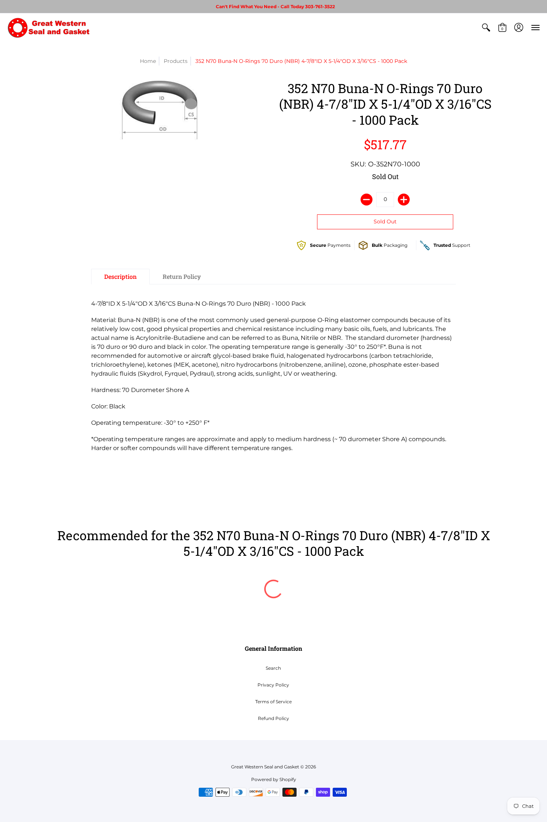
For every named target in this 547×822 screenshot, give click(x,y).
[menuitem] (486, 27)
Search (273, 668)
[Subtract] (366, 200)
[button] (486, 27)
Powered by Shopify (273, 779)
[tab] (120, 276)
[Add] (404, 200)
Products (176, 61)
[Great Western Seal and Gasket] (48, 27)
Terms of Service (273, 701)
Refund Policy (273, 718)
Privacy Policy (273, 685)
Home (148, 61)
